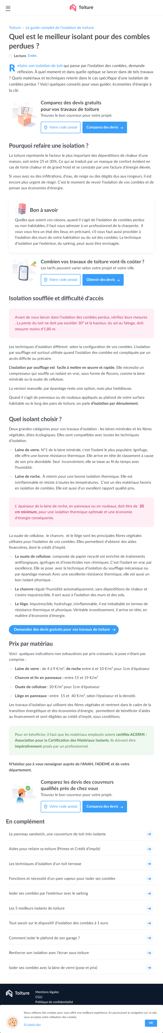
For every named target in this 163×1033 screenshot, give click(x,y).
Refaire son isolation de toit (40, 66)
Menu (8, 10)
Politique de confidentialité (54, 1002)
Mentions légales (47, 992)
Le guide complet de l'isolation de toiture (60, 28)
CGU (38, 997)
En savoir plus (32, 1024)
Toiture (15, 28)
